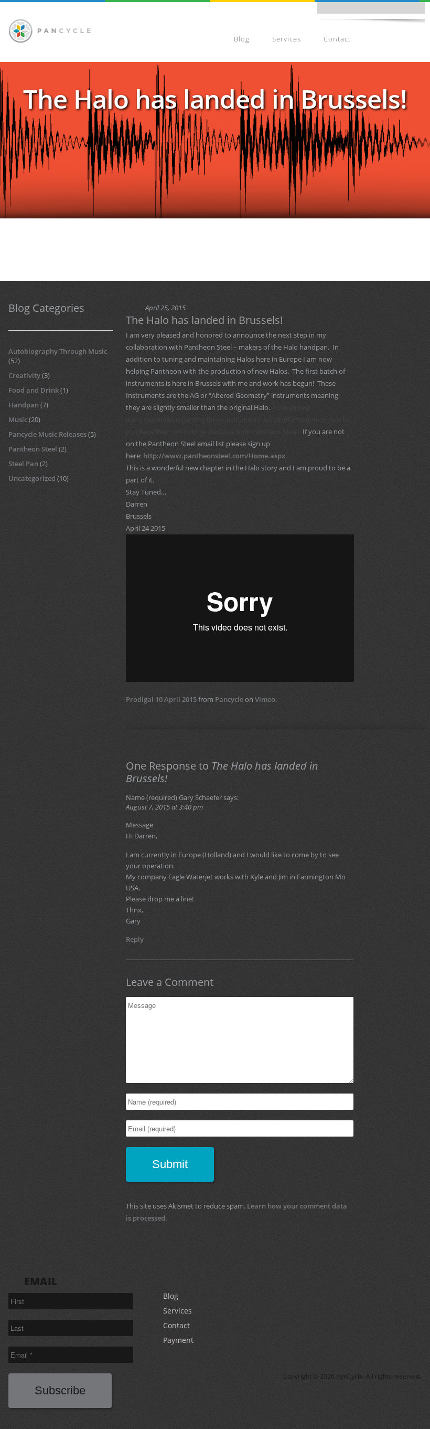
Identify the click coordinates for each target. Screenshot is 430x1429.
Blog (242, 39)
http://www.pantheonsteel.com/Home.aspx (214, 455)
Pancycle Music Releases (47, 434)
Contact (337, 39)
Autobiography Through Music (57, 351)
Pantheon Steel (32, 449)
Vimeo (265, 699)
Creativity (24, 375)
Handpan (23, 404)
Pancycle (229, 699)
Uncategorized (32, 478)
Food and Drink (33, 390)
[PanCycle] (49, 30)
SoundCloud (387, 10)
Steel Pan (23, 463)
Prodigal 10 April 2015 (161, 699)
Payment (397, 39)
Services (286, 39)
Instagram (341, 10)
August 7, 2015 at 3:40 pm (164, 807)
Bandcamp (364, 10)
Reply (135, 939)
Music (17, 419)
